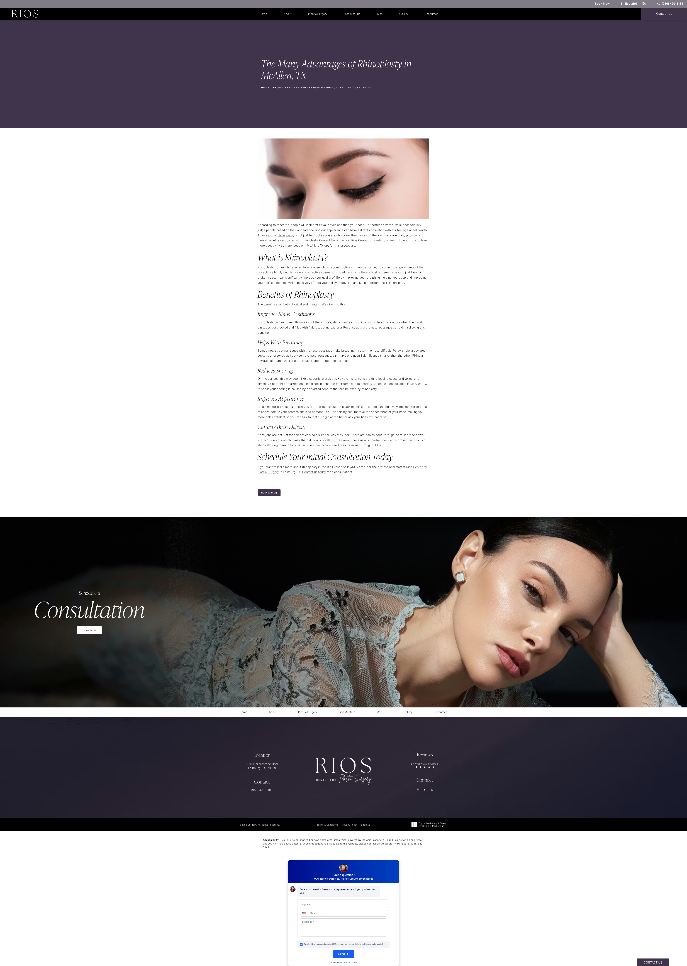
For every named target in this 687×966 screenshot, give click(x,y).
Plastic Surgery (317, 14)
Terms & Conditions (327, 824)
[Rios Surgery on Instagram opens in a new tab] (418, 789)
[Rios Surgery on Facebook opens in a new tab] (425, 789)
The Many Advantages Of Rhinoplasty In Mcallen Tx (328, 87)
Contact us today (314, 472)
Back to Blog (269, 492)
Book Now (602, 4)
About (288, 14)
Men (380, 14)
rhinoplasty (285, 235)
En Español (629, 4)
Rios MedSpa (352, 14)
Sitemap (365, 824)
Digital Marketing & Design (433, 825)
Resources (431, 14)
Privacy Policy (349, 824)
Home (263, 14)
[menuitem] (418, 789)
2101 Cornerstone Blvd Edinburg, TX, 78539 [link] (262, 766)
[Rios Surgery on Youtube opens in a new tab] (432, 789)
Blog (277, 87)
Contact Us (664, 14)
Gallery (403, 14)
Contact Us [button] (653, 962)
